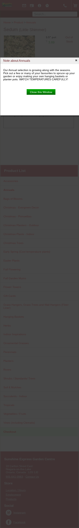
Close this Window (41, 92)
